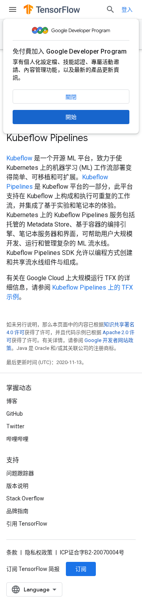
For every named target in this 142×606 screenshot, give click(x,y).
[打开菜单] (13, 9)
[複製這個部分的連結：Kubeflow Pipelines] (96, 138)
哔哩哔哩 (17, 439)
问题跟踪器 (20, 473)
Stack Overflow (25, 498)
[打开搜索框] (110, 9)
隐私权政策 (38, 552)
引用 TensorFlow (26, 523)
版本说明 (17, 486)
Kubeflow (19, 158)
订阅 (80, 569)
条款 (11, 552)
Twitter (15, 426)
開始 (71, 117)
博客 (11, 401)
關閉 (71, 96)
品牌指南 (17, 511)
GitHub (14, 414)
